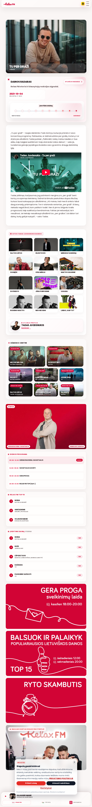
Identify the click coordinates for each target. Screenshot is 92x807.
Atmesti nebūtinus (60, 783)
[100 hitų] (46, 802)
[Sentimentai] (75, 802)
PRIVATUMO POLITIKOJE (61, 778)
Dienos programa (18, 454)
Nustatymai (46, 788)
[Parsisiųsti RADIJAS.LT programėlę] (83, 4)
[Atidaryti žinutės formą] (46, 606)
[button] (46, 111)
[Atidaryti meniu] (87, 4)
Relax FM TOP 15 (17, 495)
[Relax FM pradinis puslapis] (9, 3)
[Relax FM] (17, 802)
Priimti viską (31, 783)
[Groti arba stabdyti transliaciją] (6, 796)
